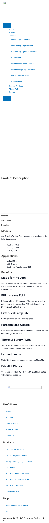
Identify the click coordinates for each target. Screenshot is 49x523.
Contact (12, 92)
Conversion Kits (17, 82)
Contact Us (10, 435)
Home (11, 29)
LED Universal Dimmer (20, 40)
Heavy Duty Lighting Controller (24, 52)
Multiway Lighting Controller (23, 70)
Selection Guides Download (17, 505)
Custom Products (16, 86)
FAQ (7, 511)
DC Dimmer (16, 58)
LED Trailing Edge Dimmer (22, 46)
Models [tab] (4, 216)
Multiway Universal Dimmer (22, 64)
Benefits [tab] (5, 225)
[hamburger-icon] (7, 25)
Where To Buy (15, 89)
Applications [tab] (7, 220)
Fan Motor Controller (20, 76)
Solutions (12, 32)
